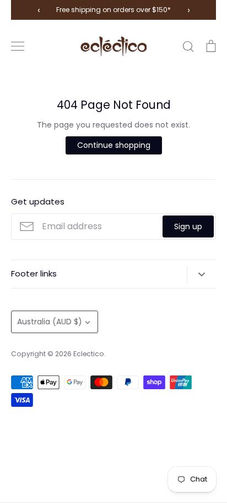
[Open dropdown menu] (201, 274)
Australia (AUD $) (49, 321)
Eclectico (88, 353)
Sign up (188, 226)
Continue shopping (113, 145)
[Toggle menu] (18, 46)
